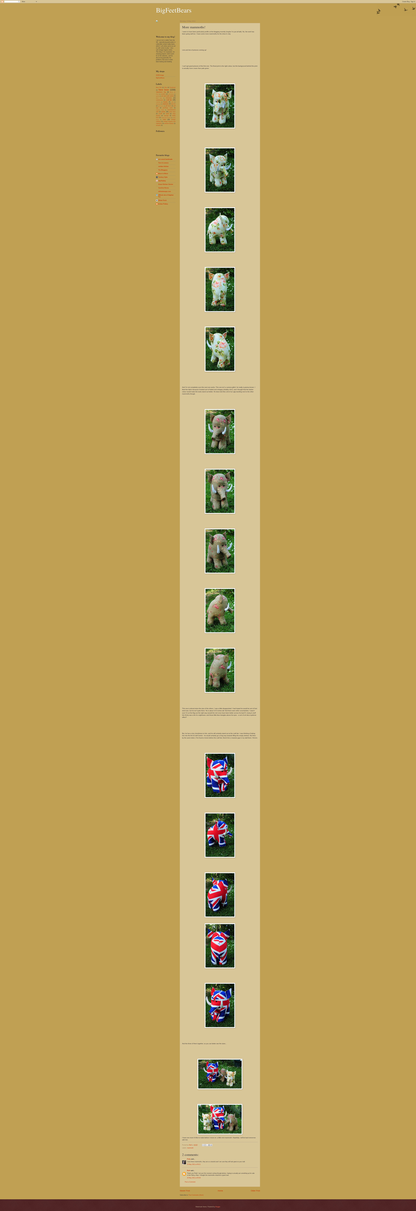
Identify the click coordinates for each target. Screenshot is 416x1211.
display (165, 102)
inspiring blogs (160, 109)
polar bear (172, 111)
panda (163, 111)
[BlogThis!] (205, 1145)
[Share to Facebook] (209, 1145)
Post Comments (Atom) (196, 1195)
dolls (172, 102)
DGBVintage (160, 75)
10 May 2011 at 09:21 (194, 1164)
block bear (159, 98)
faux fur (173, 104)
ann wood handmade (165, 159)
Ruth (188, 1170)
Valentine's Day (161, 92)
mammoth (190, 1148)
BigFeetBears (173, 10)
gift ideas (168, 106)
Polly (188, 1159)
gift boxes (160, 106)
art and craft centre (167, 96)
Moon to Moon (163, 173)
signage (166, 115)
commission (159, 100)
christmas (169, 98)
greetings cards (168, 107)
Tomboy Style (162, 177)
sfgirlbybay (162, 181)
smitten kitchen (163, 166)
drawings (158, 104)
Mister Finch (162, 200)
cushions (158, 102)
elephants (165, 104)
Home (220, 1191)
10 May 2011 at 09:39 (194, 1178)
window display (169, 123)
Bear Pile (159, 87)
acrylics (163, 94)
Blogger (217, 1207)
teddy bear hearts (166, 117)
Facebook (173, 87)
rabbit (167, 113)
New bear (163, 89)
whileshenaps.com (164, 191)
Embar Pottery (163, 204)
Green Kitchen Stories (165, 184)
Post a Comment (190, 1182)
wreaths (158, 125)
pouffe (160, 113)
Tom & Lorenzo (163, 163)
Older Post (255, 1191)
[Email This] (203, 1145)
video (164, 119)
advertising (171, 94)
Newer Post (185, 1191)
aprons (157, 96)
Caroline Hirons (163, 188)
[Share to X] (207, 1145)
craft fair (169, 100)
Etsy (165, 87)
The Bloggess (162, 170)
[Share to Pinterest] (211, 1145)
